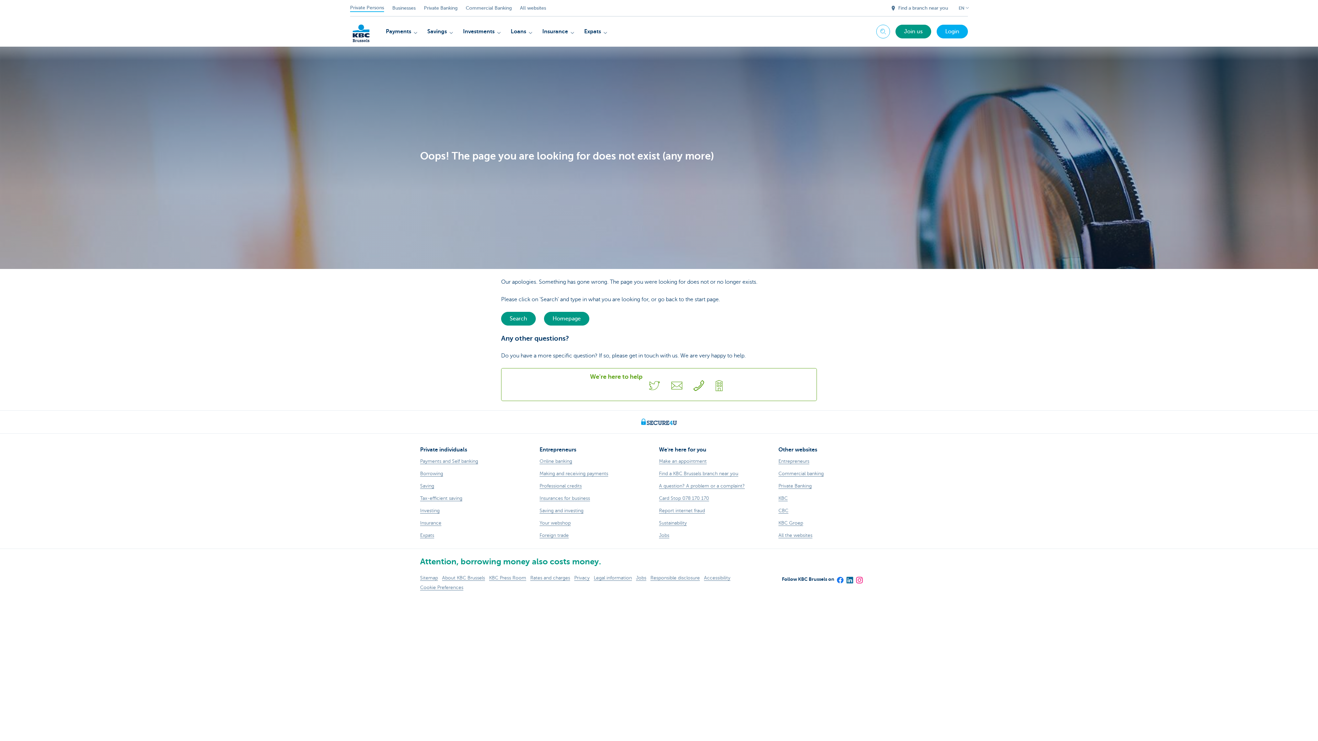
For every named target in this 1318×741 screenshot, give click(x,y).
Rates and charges (550, 577)
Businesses (404, 8)
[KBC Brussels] (361, 30)
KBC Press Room (507, 577)
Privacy (582, 577)
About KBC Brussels (463, 577)
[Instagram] (859, 578)
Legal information (613, 577)
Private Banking (441, 8)
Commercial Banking (489, 8)
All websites (533, 8)
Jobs (641, 577)
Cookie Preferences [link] (441, 587)
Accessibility (717, 577)
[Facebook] (840, 578)
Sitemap (429, 577)
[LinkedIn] (849, 578)
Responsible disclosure (675, 577)
